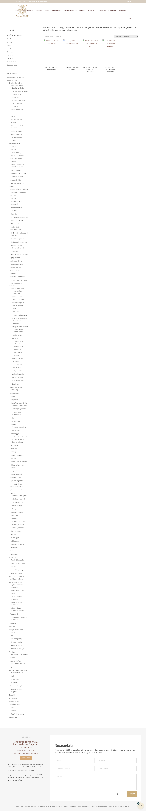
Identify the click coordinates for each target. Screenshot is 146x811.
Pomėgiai (12, 652)
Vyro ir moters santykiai (18, 280)
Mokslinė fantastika (17, 560)
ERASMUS (102, 10)
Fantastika (12, 557)
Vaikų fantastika (16, 573)
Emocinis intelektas (17, 207)
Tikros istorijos (17, 506)
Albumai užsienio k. (19, 427)
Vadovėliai (14, 614)
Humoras (13, 113)
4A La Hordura (26, 748)
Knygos (13, 707)
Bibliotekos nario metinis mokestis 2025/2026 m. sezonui (39, 806)
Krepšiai (13, 711)
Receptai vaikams (16, 177)
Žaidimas (15, 384)
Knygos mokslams (15, 582)
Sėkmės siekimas (16, 261)
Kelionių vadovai (18, 528)
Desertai (13, 146)
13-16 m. (10, 58)
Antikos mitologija (16, 579)
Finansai (13, 458)
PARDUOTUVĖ (14, 702)
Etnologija (14, 448)
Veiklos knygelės (18, 374)
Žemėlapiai (14, 554)
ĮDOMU (47, 10)
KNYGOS (17, 10)
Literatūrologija (15, 531)
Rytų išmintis (15, 258)
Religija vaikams (18, 358)
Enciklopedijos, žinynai (18, 437)
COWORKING (112, 10)
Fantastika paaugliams (18, 570)
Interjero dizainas (16, 673)
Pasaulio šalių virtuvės (18, 173)
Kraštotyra (14, 515)
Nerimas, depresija (17, 239)
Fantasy (13, 567)
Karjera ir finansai (16, 512)
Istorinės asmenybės (19, 405)
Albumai (13, 424)
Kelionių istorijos (18, 525)
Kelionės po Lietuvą (19, 521)
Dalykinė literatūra (15, 387)
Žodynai (13, 623)
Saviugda (12, 187)
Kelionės (13, 519)
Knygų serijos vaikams (20, 327)
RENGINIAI (39, 10)
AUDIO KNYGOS (56, 10)
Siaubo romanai (16, 134)
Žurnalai (12, 695)
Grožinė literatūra (15, 83)
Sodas (12, 658)
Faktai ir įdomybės (17, 455)
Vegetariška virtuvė (17, 183)
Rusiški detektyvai (18, 100)
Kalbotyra (13, 509)
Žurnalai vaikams (18, 381)
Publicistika (14, 541)
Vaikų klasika (16, 368)
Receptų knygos (14, 144)
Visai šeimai (11, 62)
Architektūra (14, 393)
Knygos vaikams (16, 297)
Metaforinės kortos (17, 714)
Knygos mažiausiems (19, 315)
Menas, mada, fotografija (18, 670)
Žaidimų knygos (17, 377)
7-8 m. (9, 49)
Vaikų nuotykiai (17, 371)
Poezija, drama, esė (16, 630)
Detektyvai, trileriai (17, 85)
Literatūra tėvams (16, 221)
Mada (12, 676)
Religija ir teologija (17, 544)
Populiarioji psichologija (19, 254)
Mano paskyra (70, 806)
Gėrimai (13, 149)
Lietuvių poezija (16, 642)
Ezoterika (13, 211)
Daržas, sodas (15, 421)
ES (129, 10)
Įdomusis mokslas (16, 490)
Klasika (12, 116)
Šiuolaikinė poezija (17, 649)
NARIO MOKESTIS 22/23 (15, 77)
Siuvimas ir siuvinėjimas (19, 654)
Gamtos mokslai (16, 474)
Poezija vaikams (17, 335)
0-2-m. (9, 39)
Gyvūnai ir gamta (16, 481)
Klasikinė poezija (16, 639)
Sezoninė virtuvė (16, 180)
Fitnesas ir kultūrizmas (18, 462)
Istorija (12, 493)
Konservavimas (15, 170)
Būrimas (13, 198)
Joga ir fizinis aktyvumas (19, 217)
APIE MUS (82, 10)
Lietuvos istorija (17, 502)
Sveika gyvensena (16, 264)
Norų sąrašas (83, 806)
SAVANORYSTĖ (92, 10)
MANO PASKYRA (14, 717)
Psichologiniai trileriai (20, 91)
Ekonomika (14, 445)
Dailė (14, 308)
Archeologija (14, 390)
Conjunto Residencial (26, 741)
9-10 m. (10, 52)
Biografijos (14, 400)
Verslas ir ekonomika (17, 277)
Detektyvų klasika (18, 88)
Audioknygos (15, 704)
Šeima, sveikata (15, 268)
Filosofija (13, 214)
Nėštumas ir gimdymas (18, 242)
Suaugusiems (12, 65)
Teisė (12, 551)
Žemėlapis (26, 758)
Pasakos (15, 338)
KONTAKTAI (122, 10)
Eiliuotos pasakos (18, 299)
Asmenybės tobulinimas (19, 189)
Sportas (13, 667)
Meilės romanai (16, 131)
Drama (12, 632)
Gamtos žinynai (15, 477)
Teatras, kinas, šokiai (17, 686)
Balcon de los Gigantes (26, 744)
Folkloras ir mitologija (16, 576)
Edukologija (14, 434)
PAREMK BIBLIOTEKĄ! (70, 10)
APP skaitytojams (28, 10)
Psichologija (14, 251)
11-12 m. (10, 55)
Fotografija (16, 430)
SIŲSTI (131, 794)
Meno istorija (15, 679)
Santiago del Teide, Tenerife (26, 753)
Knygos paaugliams (17, 288)
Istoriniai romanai (16, 110)
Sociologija (14, 548)
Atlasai (12, 396)
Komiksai (12, 626)
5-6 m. (9, 45)
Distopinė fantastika (17, 563)
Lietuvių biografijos (19, 409)
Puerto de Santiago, (26, 750)
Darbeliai (15, 312)
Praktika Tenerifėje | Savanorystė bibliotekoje (111, 806)
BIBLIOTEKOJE (12, 80)
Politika (13, 534)
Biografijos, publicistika (18, 403)
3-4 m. (9, 42)
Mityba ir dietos (16, 224)
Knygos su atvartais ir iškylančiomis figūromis (19, 320)
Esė (11, 635)
